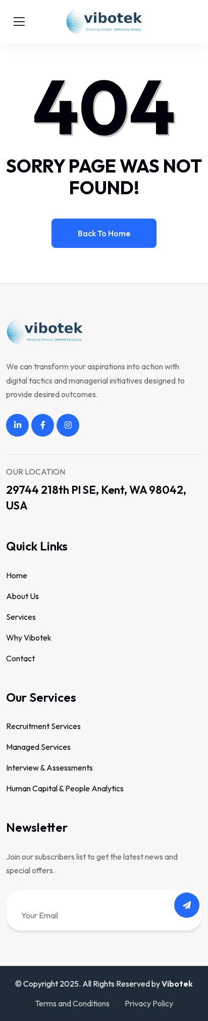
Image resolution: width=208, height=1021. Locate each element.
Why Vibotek (28, 637)
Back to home (104, 233)
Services (21, 617)
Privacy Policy (149, 1003)
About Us (22, 596)
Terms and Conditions (72, 1003)
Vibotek (177, 984)
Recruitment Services (43, 726)
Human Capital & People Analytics (65, 788)
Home (16, 575)
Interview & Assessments (49, 767)
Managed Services (38, 747)
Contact (20, 658)
